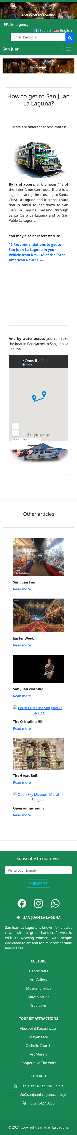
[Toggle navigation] (68, 49)
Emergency (19, 24)
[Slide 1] (34, 67)
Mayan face (38, 1037)
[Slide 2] (42, 67)
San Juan (11, 49)
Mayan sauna (38, 996)
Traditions (38, 1005)
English (66, 30)
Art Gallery (38, 979)
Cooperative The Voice (39, 1062)
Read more (22, 589)
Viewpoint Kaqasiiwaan (38, 1028)
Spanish (45, 30)
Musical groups (38, 988)
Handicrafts (38, 971)
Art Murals (38, 1054)
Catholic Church (38, 1045)
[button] (22, 903)
